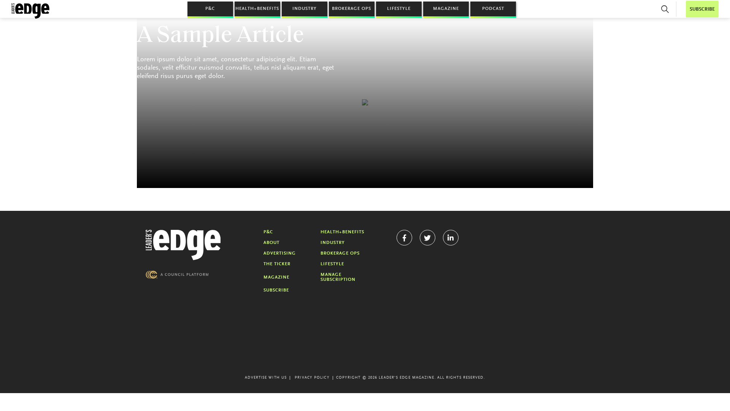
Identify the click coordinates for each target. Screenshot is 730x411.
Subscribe (276, 290)
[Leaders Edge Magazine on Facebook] (404, 237)
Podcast (493, 8)
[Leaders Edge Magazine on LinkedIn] (451, 237)
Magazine (446, 8)
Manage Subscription (338, 277)
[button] (665, 9)
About (271, 243)
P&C (210, 8)
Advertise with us (266, 378)
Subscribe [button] (702, 9)
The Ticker (276, 264)
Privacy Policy (312, 378)
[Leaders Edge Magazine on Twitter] (427, 237)
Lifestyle (399, 8)
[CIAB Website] (177, 275)
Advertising (279, 253)
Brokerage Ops (351, 8)
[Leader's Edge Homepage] (183, 245)
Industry (304, 8)
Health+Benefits (257, 8)
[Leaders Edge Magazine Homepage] (30, 11)
